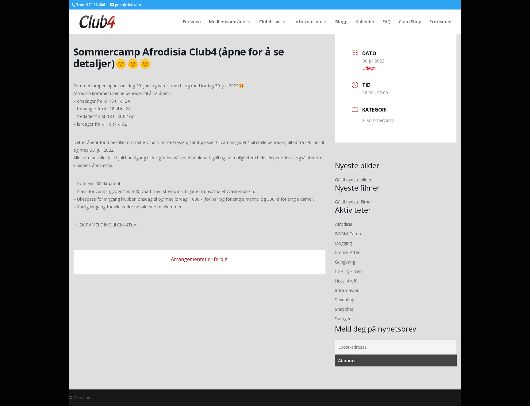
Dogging (343, 243)
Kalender (364, 22)
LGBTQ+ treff (348, 271)
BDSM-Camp (348, 234)
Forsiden (192, 22)
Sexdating (344, 299)
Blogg (341, 22)
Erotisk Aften (347, 252)
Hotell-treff (345, 281)
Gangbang (345, 262)
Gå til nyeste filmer (353, 202)
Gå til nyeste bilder (353, 180)
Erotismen (440, 22)
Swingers (344, 318)
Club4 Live (269, 22)
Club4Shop (410, 22)
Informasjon (307, 22)
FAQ (386, 22)
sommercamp (381, 120)
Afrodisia (343, 224)
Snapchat (344, 309)
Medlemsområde (227, 22)
